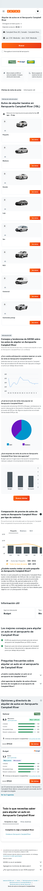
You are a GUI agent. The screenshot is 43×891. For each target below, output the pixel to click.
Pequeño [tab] (13, 531)
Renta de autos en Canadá (30, 880)
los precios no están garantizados (12, 856)
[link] (21, 498)
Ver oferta (35, 139)
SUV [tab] (31, 531)
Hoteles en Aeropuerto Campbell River (18, 834)
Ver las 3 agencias (7, 795)
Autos (18, 880)
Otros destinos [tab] (25, 822)
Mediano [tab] (23, 531)
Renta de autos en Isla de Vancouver (20, 884)
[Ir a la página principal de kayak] (13, 11)
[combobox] (12, 24)
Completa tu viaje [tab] (10, 822)
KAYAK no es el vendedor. (12, 862)
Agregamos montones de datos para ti (17, 866)
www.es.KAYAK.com (8, 880)
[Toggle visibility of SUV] (9, 444)
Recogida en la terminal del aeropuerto (16, 51)
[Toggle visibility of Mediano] (26, 444)
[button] (3, 11)
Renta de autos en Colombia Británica (20, 882)
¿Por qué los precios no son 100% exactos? (19, 870)
